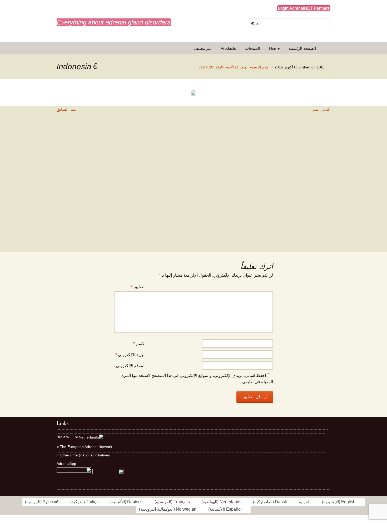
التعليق (138, 287)
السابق (67, 109)
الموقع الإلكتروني (131, 365)
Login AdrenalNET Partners (304, 8)
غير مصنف (203, 48)
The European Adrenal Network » (84, 447)
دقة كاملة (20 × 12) (215, 67)
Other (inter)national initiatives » (83, 455)
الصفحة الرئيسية (302, 48)
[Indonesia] (193, 92)
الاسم (139, 343)
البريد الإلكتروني (130, 354)
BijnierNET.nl (67, 437)
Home (274, 48)
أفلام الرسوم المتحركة (252, 67)
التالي (320, 109)
